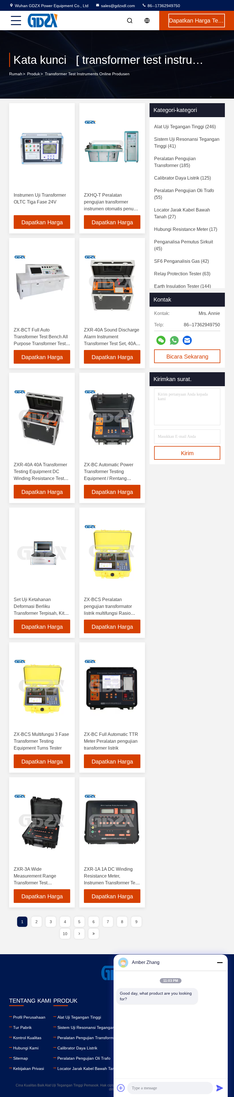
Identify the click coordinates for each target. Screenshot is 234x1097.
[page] (79, 934)
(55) (184, 194)
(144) (182, 286)
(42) (181, 261)
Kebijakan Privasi (28, 1068)
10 (65, 933)
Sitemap (20, 1058)
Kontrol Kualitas (27, 1037)
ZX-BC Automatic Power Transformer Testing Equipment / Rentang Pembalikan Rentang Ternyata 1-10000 (108, 478)
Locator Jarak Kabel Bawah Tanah (88, 1068)
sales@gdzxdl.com (118, 5)
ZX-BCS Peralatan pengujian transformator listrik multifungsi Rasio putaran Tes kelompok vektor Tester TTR (108, 613)
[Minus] (219, 962)
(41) (186, 142)
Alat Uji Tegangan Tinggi (79, 1017)
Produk (33, 74)
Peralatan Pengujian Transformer (87, 1037)
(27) (182, 213)
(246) (185, 126)
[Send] (219, 1088)
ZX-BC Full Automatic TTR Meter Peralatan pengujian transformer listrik (111, 741)
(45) (183, 245)
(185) (175, 162)
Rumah (15, 74)
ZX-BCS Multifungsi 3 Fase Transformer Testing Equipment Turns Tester (41, 741)
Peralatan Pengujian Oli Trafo (83, 1058)
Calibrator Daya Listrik (77, 1048)
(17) (185, 229)
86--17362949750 (163, 5)
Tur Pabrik (22, 1027)
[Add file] (121, 1088)
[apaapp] (174, 340)
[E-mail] (187, 340)
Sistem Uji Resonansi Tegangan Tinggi (92, 1027)
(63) (182, 273)
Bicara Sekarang (187, 356)
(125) (182, 178)
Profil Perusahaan (29, 1017)
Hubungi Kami (26, 1048)
